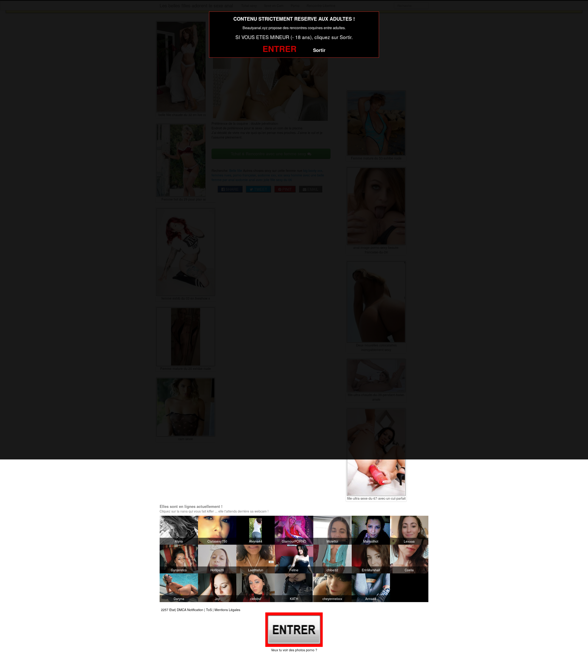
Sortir (319, 50)
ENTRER (280, 48)
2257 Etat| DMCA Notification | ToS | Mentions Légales (200, 609)
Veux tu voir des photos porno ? (294, 650)
